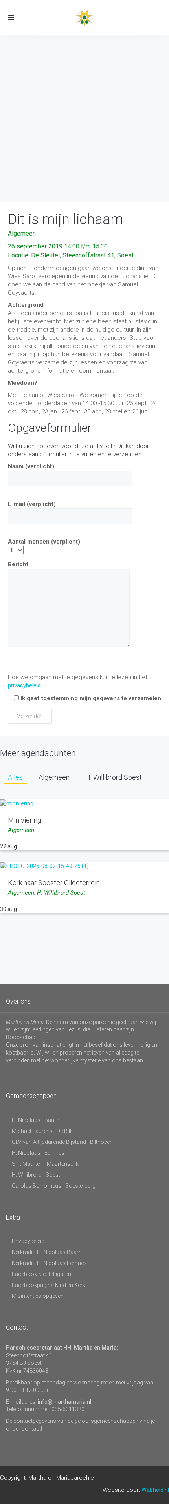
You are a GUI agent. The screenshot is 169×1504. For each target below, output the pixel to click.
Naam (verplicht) (31, 466)
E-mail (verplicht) (32, 503)
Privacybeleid (28, 1241)
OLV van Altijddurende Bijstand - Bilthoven (62, 1142)
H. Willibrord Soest (61, 892)
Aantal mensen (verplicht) (44, 541)
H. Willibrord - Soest (36, 1175)
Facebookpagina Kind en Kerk (48, 1285)
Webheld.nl (155, 1489)
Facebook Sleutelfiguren (41, 1274)
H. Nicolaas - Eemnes (38, 1153)
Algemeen (22, 233)
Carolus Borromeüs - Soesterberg (54, 1186)
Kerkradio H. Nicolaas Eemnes (49, 1263)
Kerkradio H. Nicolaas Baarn (47, 1252)
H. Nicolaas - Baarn (35, 1120)
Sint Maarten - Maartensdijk (45, 1164)
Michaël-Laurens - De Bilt (42, 1131)
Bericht (18, 564)
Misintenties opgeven (38, 1296)
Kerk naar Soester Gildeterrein (54, 883)
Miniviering (24, 820)
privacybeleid (24, 685)
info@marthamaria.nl (64, 1402)
